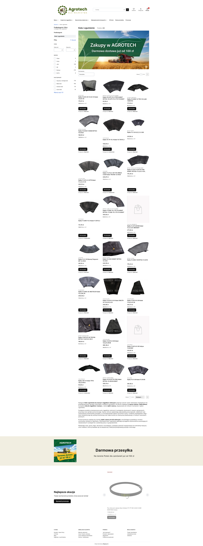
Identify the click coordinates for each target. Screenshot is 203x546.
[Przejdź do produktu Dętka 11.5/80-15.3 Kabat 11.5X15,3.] (89, 207)
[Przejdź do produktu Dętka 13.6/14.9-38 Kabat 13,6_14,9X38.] (114, 327)
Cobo (58, 61)
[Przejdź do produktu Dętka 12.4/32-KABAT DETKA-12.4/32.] (114, 248)
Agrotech (56, 24)
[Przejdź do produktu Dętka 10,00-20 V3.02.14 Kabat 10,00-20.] (89, 86)
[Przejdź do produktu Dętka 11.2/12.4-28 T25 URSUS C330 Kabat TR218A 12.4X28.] (114, 162)
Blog (55, 535)
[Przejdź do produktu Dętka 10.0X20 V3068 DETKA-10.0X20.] (89, 121)
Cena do (68, 47)
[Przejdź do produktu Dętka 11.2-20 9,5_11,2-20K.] (138, 122)
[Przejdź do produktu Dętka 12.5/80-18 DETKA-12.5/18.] (138, 249)
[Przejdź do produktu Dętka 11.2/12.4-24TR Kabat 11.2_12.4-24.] (89, 166)
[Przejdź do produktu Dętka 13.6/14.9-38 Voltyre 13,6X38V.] (138, 329)
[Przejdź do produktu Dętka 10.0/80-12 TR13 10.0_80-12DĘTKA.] (138, 87)
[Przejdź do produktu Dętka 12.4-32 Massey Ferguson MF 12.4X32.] (89, 248)
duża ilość (59, 89)
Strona (138, 74)
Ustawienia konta (131, 534)
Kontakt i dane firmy (59, 532)
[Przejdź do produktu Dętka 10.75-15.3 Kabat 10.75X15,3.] (114, 126)
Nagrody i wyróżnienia (60, 537)
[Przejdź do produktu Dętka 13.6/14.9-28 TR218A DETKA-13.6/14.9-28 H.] (89, 325)
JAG (58, 64)
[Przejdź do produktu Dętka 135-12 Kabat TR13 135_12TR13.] (89, 370)
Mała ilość (59, 83)
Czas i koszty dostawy (84, 534)
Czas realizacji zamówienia (85, 535)
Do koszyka (83, 108)
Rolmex (58, 70)
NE (57, 67)
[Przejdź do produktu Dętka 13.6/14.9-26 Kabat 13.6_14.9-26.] (138, 286)
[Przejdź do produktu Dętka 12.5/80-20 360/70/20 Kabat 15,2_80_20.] (89, 281)
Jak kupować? (106, 532)
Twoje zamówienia (132, 532)
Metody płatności (82, 532)
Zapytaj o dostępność (62, 80)
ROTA (58, 73)
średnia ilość (60, 86)
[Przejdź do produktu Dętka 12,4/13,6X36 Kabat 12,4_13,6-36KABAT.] (138, 209)
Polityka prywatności (108, 537)
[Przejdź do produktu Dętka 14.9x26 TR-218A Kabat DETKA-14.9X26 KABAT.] (114, 369)
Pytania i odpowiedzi (108, 534)
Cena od (56, 47)
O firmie (56, 534)
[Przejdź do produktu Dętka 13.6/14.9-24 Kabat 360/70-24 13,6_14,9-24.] (114, 286)
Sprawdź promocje (62, 501)
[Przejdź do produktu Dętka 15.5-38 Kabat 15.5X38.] (138, 369)
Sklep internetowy (101, 543)
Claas (58, 58)
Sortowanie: (81, 71)
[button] (127, 9)
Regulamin (105, 535)
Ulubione (129, 535)
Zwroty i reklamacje (83, 537)
